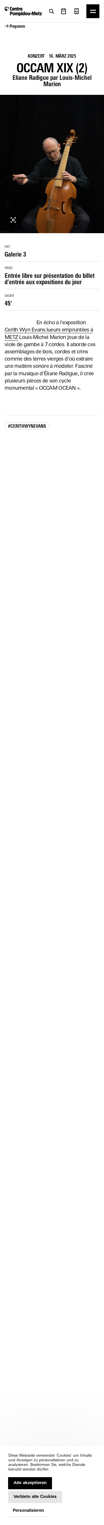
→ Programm (15, 26)
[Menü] (92, 11)
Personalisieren (28, 1511)
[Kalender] (63, 11)
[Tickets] (76, 11)
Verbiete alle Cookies (35, 1497)
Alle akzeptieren (30, 1483)
